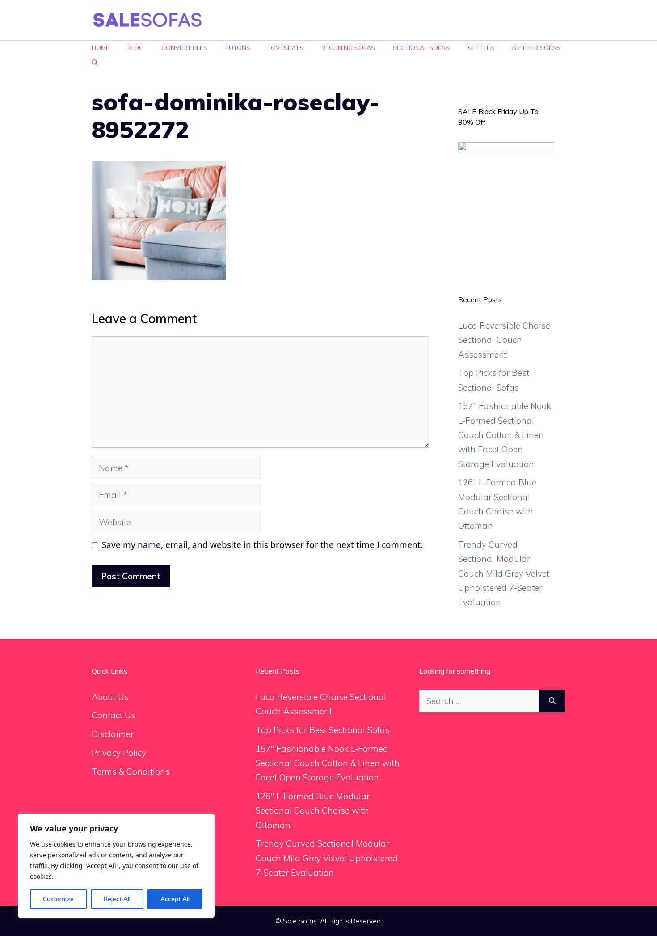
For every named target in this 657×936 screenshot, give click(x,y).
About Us (110, 696)
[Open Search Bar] (95, 62)
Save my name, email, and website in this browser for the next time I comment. (262, 545)
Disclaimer (113, 734)
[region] (116, 866)
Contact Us (113, 715)
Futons (237, 48)
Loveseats (285, 48)
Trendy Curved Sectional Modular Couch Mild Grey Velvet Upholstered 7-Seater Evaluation (503, 573)
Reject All (117, 899)
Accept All (175, 899)
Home (101, 48)
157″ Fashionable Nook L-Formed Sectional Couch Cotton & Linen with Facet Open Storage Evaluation (504, 435)
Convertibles (184, 48)
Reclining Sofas (348, 48)
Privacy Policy (119, 752)
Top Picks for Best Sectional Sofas (323, 730)
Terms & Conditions (131, 771)
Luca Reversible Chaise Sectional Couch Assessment (504, 340)
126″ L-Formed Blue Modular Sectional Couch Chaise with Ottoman (313, 811)
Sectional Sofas (421, 48)
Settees (480, 48)
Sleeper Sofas (536, 48)
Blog (135, 48)
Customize (58, 899)
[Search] (552, 701)
